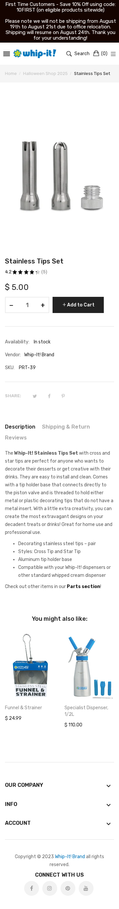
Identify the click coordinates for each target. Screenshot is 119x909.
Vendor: (13, 355)
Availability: (17, 342)
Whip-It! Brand (70, 856)
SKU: (10, 367)
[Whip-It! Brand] (34, 53)
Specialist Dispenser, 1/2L (86, 711)
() (104, 53)
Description (20, 427)
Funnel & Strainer (23, 708)
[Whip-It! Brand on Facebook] (31, 888)
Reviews (16, 438)
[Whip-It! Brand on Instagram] (49, 888)
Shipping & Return (66, 427)
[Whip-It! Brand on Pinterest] (67, 888)
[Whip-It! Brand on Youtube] (86, 888)
